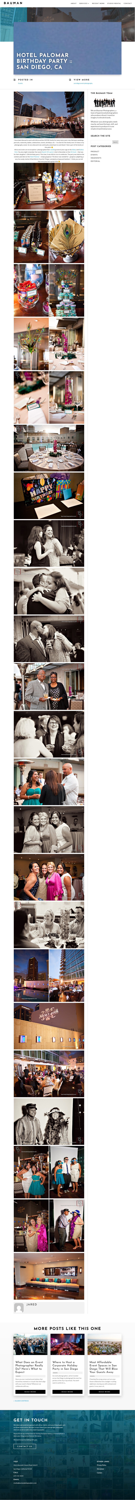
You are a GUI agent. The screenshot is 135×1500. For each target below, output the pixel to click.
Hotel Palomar (34, 157)
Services (83, 3)
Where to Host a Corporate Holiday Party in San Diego (65, 1365)
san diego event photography (83, 83)
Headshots (96, 158)
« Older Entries (21, 1401)
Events (20, 83)
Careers (99, 1473)
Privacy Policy (101, 1465)
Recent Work (98, 3)
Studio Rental (114, 3)
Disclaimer (100, 1469)
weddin (52, 150)
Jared (32, 1304)
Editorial (95, 161)
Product (95, 151)
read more (30, 1392)
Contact (128, 3)
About (74, 3)
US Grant (73, 152)
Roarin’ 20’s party (47, 152)
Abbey (74, 150)
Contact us (24, 1446)
